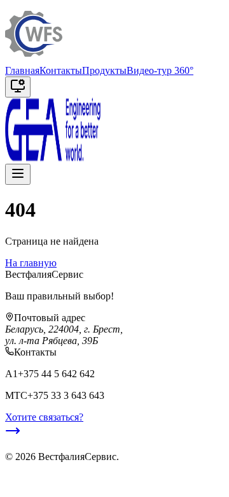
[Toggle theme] (18, 86)
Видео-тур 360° (160, 70)
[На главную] (33, 59)
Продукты (104, 70)
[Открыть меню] (18, 174)
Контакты (60, 70)
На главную (31, 262)
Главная (22, 70)
